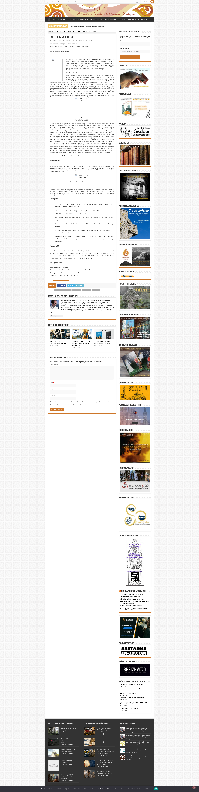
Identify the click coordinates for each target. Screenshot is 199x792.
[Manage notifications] (194, 787)
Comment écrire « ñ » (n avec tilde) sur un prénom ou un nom (69, 740)
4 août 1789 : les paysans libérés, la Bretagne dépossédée (104, 730)
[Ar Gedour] (99, 10)
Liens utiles (91, 2)
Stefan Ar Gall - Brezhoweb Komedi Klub (132, 698)
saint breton (76, 290)
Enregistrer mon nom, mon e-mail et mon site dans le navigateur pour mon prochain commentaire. (81, 402)
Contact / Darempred (102, 2)
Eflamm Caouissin (56, 40)
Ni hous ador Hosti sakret (127, 594)
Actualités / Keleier (95, 19)
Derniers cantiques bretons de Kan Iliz (134, 591)
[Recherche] (152, 1)
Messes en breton (58, 19)
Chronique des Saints (74, 31)
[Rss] (131, 2)
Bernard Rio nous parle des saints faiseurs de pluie (83, 26)
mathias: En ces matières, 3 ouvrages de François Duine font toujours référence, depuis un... (137, 757)
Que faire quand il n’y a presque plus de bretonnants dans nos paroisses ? (105, 751)
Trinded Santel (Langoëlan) (128, 599)
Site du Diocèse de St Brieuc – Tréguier (61, 280)
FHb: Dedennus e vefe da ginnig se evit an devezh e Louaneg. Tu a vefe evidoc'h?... (137, 744)
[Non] (196, 789)
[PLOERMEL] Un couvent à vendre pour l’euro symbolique (68, 730)
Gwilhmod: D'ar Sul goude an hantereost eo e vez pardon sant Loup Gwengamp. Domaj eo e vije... (138, 737)
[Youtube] (137, 2)
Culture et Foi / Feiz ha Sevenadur (77, 19)
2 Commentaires (79, 40)
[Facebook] (133, 2)
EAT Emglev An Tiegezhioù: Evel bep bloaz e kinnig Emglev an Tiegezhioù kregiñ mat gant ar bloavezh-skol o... (136, 730)
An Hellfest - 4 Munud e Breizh (129, 693)
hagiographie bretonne (62, 290)
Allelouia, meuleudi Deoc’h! (128, 605)
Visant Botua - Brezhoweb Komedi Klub (131, 684)
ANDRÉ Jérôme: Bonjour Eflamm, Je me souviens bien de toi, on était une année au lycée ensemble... (137, 751)
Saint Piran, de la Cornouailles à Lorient (58, 342)
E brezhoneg (143, 19)
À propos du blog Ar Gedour (54, 2)
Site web (52, 395)
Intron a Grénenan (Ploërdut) (128, 596)
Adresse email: (125, 48)
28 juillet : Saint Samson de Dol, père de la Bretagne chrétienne (81, 343)
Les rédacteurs (69, 2)
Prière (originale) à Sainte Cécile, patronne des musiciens (68, 776)
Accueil (49, 19)
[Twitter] (135, 2)
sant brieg (96, 290)
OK (156, 789)
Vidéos (123, 19)
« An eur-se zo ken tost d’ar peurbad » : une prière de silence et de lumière (105, 762)
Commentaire (54, 364)
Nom (52, 382)
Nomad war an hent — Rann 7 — (130, 708)
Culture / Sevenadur (61, 31)
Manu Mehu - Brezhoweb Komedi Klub (131, 689)
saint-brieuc (86, 290)
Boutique (133, 19)
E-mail (52, 389)
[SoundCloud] (139, 2)
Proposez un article (80, 2)
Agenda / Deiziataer (110, 19)
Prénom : (123, 41)
